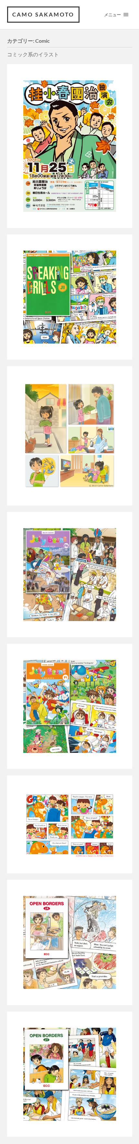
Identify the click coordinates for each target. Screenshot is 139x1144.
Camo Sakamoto (43, 14)
